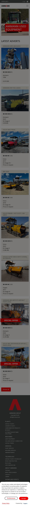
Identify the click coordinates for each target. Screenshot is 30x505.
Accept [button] (24, 498)
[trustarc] (25, 503)
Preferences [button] (11, 498)
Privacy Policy (5, 503)
